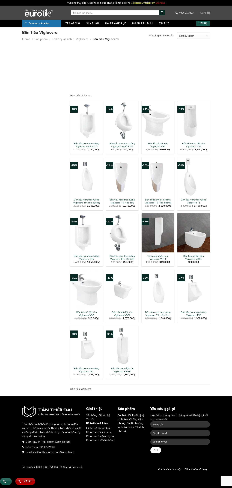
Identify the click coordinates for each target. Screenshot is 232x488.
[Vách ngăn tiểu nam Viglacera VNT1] (158, 232)
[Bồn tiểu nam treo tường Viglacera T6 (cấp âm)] (122, 176)
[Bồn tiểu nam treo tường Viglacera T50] (193, 289)
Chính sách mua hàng (99, 431)
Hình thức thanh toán (98, 428)
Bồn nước (129, 427)
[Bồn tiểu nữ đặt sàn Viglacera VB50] (122, 289)
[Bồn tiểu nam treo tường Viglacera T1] (193, 176)
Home (26, 39)
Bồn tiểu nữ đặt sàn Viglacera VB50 (122, 314)
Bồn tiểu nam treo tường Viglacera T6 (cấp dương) (158, 201)
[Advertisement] (116, 65)
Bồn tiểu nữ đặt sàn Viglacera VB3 (158, 145)
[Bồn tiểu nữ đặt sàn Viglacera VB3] (158, 120)
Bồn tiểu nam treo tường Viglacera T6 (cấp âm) (122, 201)
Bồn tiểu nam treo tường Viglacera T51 (86, 370)
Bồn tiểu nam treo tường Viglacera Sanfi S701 (122, 145)
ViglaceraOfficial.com (143, 2)
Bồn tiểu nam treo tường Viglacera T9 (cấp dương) (86, 201)
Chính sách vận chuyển (100, 436)
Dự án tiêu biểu (142, 23)
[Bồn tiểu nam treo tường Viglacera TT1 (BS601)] (122, 232)
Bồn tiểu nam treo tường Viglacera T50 (193, 314)
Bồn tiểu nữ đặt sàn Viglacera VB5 (86, 314)
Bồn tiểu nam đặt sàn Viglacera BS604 (122, 370)
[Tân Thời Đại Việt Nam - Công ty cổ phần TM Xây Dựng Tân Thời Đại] (44, 13)
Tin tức (164, 23)
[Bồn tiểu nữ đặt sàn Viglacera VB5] (86, 289)
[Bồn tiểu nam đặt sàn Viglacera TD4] (193, 120)
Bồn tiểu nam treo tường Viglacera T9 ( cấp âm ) (158, 314)
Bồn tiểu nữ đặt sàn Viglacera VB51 (193, 257)
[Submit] (162, 12)
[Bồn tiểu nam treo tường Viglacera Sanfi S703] (86, 120)
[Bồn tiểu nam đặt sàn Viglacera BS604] (122, 345)
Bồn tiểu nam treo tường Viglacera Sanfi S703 (86, 145)
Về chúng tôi (93, 415)
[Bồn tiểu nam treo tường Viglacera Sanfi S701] (122, 120)
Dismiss (160, 2)
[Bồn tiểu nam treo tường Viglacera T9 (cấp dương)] (86, 176)
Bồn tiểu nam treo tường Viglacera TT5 (86, 257)
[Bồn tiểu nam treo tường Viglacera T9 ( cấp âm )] (158, 289)
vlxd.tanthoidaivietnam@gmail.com (53, 452)
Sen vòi (127, 419)
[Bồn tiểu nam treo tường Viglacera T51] (86, 345)
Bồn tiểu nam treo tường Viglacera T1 (193, 201)
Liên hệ (105, 415)
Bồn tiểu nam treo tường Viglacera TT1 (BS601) (122, 257)
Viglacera (82, 39)
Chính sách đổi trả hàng (100, 440)
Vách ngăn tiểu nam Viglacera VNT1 (158, 257)
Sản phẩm (92, 23)
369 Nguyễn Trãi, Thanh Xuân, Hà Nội (47, 441)
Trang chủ (72, 23)
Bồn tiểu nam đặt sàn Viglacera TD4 (193, 145)
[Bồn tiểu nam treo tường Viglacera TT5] (86, 232)
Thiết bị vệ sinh (62, 39)
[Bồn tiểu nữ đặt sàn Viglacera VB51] (193, 232)
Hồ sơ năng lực (115, 23)
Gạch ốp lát (124, 415)
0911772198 (47, 447)
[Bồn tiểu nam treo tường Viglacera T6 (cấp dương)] (158, 176)
